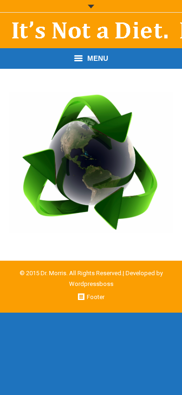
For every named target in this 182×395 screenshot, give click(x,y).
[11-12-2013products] (91, 162)
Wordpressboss (91, 283)
